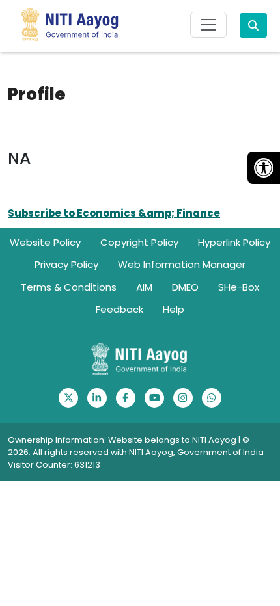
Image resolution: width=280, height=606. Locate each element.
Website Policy (45, 242)
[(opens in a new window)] (68, 398)
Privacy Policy (66, 264)
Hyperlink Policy (234, 242)
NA (19, 158)
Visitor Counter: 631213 (54, 464)
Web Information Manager (181, 264)
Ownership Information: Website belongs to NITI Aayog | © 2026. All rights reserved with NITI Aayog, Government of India (136, 446)
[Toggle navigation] (208, 25)
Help (173, 309)
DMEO (185, 287)
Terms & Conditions (69, 287)
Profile (37, 95)
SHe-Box (238, 287)
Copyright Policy (139, 242)
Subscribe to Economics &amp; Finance (114, 213)
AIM (144, 287)
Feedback (119, 309)
